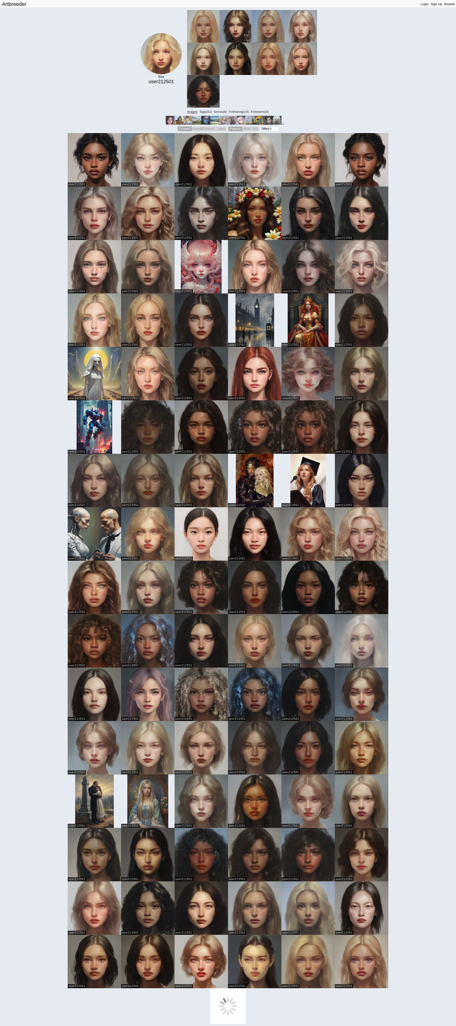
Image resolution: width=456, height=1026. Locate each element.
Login (425, 4)
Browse (449, 4)
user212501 (76, 184)
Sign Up (436, 4)
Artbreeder (14, 4)
